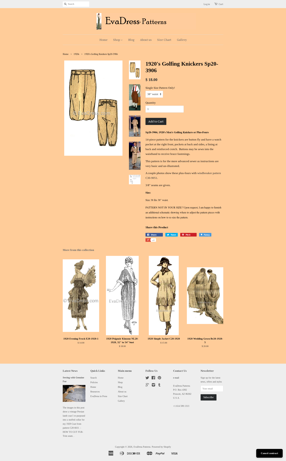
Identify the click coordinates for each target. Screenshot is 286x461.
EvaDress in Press (98, 396)
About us (146, 40)
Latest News (70, 370)
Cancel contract (269, 453)
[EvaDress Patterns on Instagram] (153, 385)
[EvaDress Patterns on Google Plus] (147, 385)
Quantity (150, 102)
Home (103, 40)
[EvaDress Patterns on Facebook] (153, 378)
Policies (94, 382)
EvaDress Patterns (142, 446)
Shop (117, 40)
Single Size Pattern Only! (160, 87)
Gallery (182, 40)
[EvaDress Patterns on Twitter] (147, 378)
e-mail (176, 377)
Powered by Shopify (161, 446)
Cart (221, 4)
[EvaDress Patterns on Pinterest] (159, 378)
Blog (131, 40)
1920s (76, 54)
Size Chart (164, 40)
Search (93, 377)
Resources (95, 391)
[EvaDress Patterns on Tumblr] (159, 385)
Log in (207, 4)
